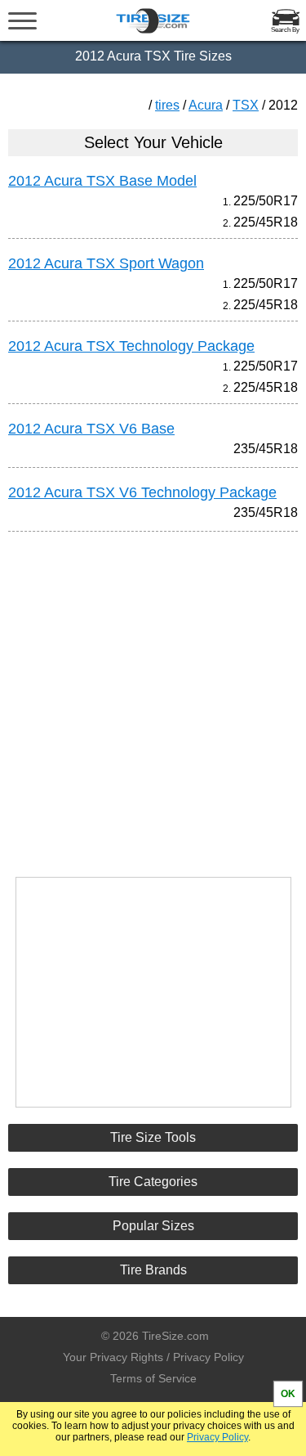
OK (288, 1394)
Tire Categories (153, 1182)
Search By (285, 30)
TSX (246, 105)
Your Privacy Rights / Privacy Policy (153, 1357)
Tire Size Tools (153, 1137)
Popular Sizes (153, 1226)
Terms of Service (153, 1378)
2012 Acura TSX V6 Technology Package (142, 492)
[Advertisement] (153, 696)
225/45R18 (265, 222)
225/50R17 (265, 201)
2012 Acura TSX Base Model (102, 181)
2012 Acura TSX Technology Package (131, 346)
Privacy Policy (217, 1437)
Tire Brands (153, 1270)
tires (167, 105)
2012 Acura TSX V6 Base (91, 428)
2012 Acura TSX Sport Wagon (106, 263)
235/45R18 (265, 449)
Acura (205, 105)
